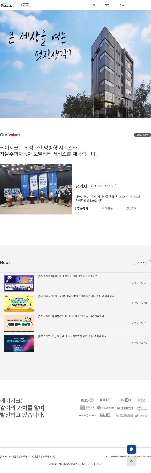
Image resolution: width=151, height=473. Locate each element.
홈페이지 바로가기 (103, 186)
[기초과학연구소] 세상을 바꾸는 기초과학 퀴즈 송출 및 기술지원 (72, 336)
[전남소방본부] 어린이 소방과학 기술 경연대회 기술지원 (68, 276)
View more (142, 135)
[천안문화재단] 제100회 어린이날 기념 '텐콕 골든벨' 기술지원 (71, 316)
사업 (107, 5)
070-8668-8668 (118, 456)
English (25, 5)
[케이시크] (10, 5)
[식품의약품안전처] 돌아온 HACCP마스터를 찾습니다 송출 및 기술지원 (76, 296)
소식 (121, 5)
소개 (92, 5)
